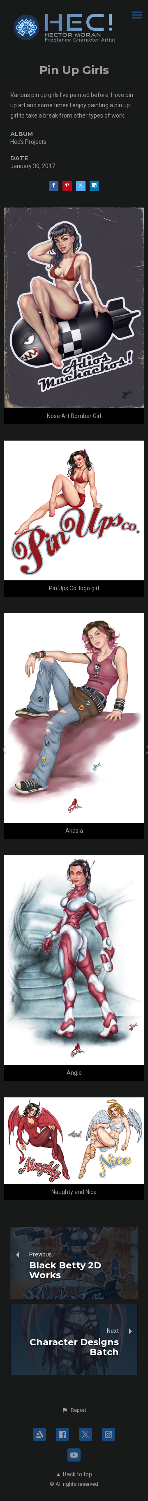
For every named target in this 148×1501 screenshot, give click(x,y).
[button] (74, 1410)
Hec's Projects (28, 142)
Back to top (77, 1474)
